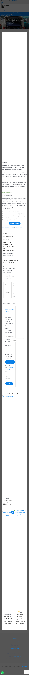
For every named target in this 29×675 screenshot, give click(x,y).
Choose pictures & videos (10, 362)
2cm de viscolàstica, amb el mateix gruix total (15, 216)
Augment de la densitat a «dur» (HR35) (14, 214)
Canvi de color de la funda (11, 218)
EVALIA (7, 227)
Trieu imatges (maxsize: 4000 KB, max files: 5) (8, 356)
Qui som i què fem (14, 648)
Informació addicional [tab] (7, 236)
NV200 (16, 227)
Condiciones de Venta (14, 641)
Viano (19, 227)
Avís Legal (14, 638)
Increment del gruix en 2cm (11, 212)
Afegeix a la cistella (14, 223)
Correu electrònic (8, 377)
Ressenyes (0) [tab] (5, 239)
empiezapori (25, 666)
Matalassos (11, 227)
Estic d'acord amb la (9, 367)
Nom (6, 371)
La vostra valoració (8, 340)
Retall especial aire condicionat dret (13, 220)
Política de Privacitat (14, 640)
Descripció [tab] (4, 233)
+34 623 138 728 (17, 656)
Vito (22, 227)
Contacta (6, 650)
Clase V (3, 227)
